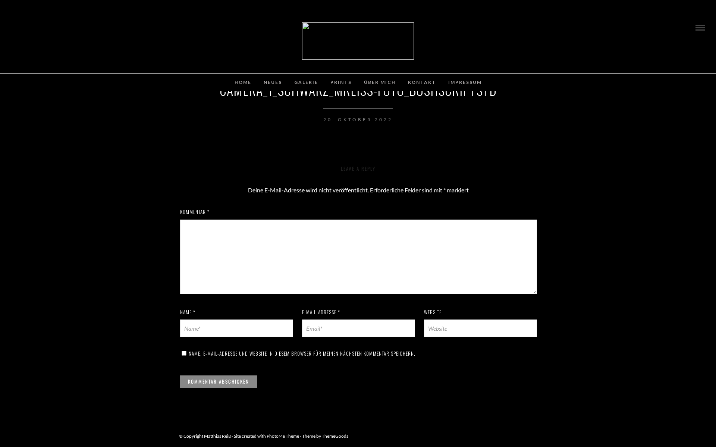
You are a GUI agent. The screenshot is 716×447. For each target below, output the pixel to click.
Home (243, 82)
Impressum (465, 82)
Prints (341, 82)
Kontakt (422, 82)
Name (187, 312)
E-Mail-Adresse (321, 312)
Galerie (306, 82)
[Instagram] (17, 25)
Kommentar (195, 211)
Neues (273, 82)
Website (433, 312)
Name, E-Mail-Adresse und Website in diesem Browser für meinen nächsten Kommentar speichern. (302, 353)
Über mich (380, 82)
